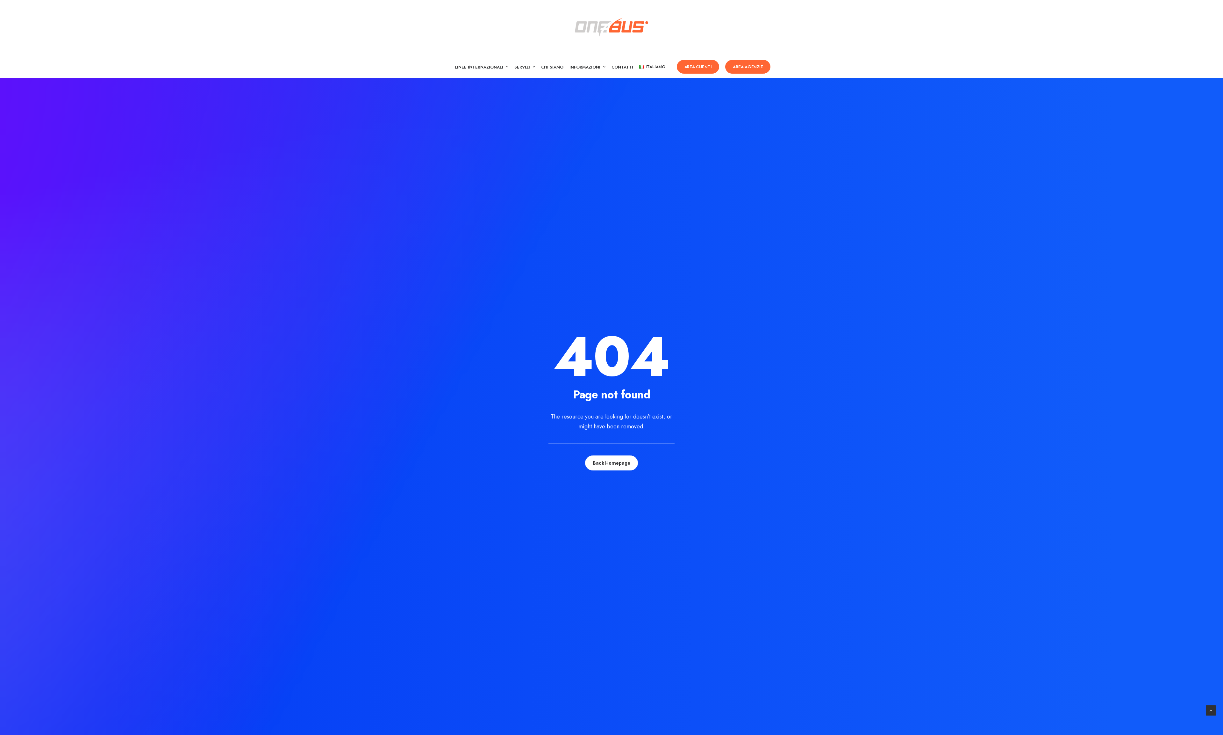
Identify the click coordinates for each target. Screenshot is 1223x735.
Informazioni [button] (584, 67)
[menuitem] (482, 67)
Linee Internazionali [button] (479, 67)
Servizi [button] (522, 67)
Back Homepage (611, 463)
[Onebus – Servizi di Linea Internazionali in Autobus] (611, 28)
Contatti (622, 67)
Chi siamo (552, 67)
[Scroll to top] (1211, 709)
